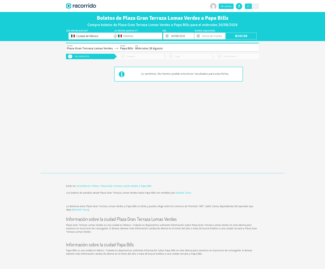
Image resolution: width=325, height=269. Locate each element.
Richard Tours (183, 192)
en (255, 6)
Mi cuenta (226, 6)
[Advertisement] (79, 118)
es (248, 6)
